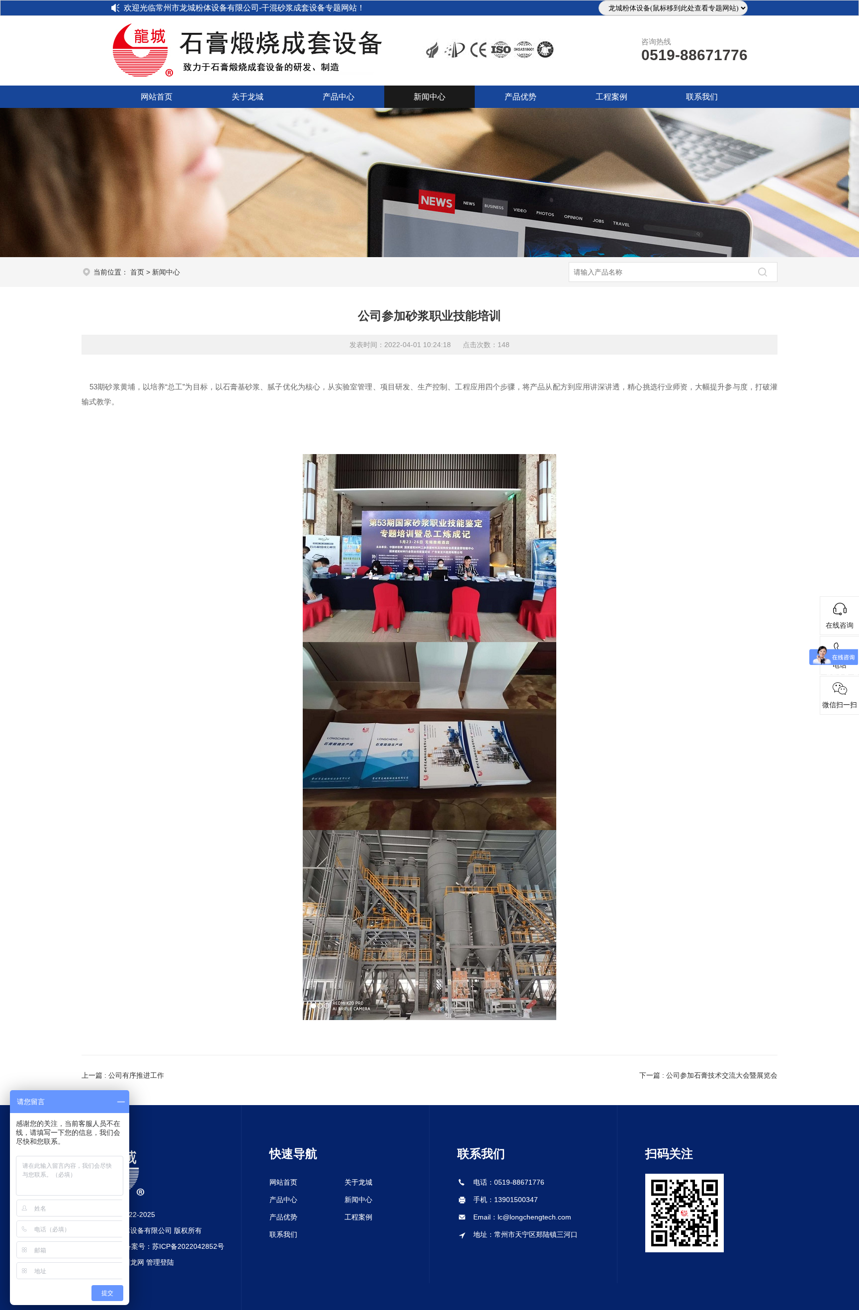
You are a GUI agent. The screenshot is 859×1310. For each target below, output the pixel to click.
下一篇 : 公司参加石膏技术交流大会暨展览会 (708, 1075)
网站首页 (156, 97)
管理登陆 (160, 1262)
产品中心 (338, 97)
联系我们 (702, 97)
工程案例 (611, 97)
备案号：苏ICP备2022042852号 (174, 1246)
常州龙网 (130, 1262)
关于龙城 (247, 97)
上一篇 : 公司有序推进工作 (123, 1075)
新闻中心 (429, 97)
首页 (137, 272)
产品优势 (520, 97)
